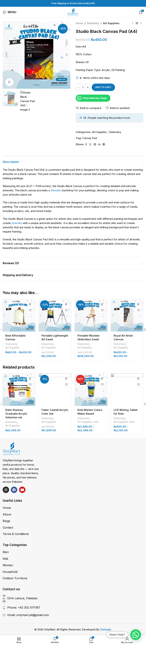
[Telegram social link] (103, 144)
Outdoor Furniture (15, 578)
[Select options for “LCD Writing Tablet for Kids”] (138, 378)
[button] (6, 54)
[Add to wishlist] (30, 310)
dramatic (56, 190)
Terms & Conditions (16, 534)
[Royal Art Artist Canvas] (127, 315)
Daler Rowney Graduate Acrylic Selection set (16, 413)
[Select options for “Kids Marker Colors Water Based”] (102, 378)
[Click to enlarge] (9, 82)
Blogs (6, 521)
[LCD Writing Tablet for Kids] (127, 390)
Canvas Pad (89, 138)
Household (10, 572)
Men (6, 552)
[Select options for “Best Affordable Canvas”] (30, 304)
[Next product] (141, 23)
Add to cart (103, 87)
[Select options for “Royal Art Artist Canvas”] (138, 304)
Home (79, 23)
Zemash (105, 629)
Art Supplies (111, 23)
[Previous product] (133, 23)
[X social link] (90, 144)
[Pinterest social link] (95, 144)
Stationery (93, 23)
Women (8, 565)
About (7, 514)
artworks (16, 223)
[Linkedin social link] (99, 144)
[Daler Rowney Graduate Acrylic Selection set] (19, 390)
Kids (95, 421)
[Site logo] (73, 12)
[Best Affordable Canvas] (19, 315)
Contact (8, 527)
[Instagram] (6, 490)
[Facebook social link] (86, 144)
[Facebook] (14, 490)
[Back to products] (137, 23)
